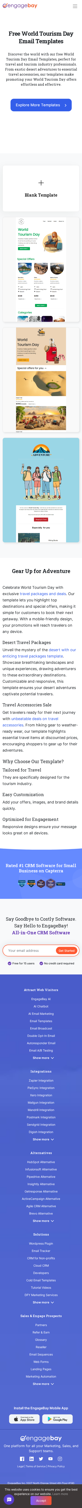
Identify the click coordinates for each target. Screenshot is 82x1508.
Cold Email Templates (41, 1280)
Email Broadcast (41, 1028)
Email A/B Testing (41, 1050)
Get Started (67, 950)
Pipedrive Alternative (41, 1176)
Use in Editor (41, 264)
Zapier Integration (41, 1080)
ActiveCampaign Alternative (41, 1198)
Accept (41, 1500)
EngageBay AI (41, 999)
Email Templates (41, 1021)
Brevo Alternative (41, 1213)
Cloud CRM (41, 1265)
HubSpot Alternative (41, 1162)
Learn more (60, 1494)
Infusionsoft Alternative (41, 1169)
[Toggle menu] (75, 6)
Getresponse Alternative (41, 1191)
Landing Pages (41, 1369)
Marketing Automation (41, 1376)
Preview (41, 277)
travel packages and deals (43, 594)
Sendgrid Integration (41, 1124)
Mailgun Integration (41, 1102)
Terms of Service (36, 1466)
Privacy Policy (56, 1466)
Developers (41, 1273)
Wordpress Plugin (41, 1243)
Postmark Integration (41, 1117)
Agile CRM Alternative (41, 1206)
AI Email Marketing (41, 1013)
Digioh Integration (41, 1132)
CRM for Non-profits (41, 1258)
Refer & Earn (41, 1332)
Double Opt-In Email (41, 1035)
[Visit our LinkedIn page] (31, 1459)
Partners (41, 1325)
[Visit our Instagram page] (60, 1459)
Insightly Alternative (41, 1184)
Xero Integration (41, 1095)
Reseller (41, 1347)
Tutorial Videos (41, 1287)
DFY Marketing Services (41, 1295)
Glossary (41, 1339)
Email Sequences (41, 1354)
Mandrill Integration (41, 1110)
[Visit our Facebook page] (22, 1459)
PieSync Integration (41, 1088)
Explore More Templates (38, 105)
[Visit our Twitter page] (41, 1459)
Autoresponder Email (41, 1043)
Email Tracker (41, 1251)
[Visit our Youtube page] (50, 1459)
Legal (20, 1466)
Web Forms (41, 1361)
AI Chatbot (41, 1006)
